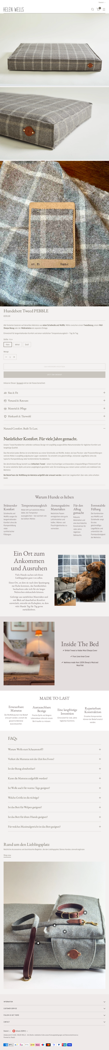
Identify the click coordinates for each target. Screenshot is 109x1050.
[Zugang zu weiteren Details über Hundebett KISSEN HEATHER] (65, 932)
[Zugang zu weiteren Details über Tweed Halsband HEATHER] (85, 913)
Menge (6, 351)
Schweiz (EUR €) (21, 1031)
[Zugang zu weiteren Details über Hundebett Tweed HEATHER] (38, 943)
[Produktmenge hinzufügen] (14, 357)
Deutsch (6, 1031)
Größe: (8, 339)
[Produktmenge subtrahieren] (6, 357)
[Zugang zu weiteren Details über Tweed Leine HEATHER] (54, 925)
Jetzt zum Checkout (54, 375)
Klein (8, 344)
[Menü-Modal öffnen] (104, 9)
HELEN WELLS (21, 1035)
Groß (27, 344)
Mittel (17, 344)
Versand (20, 383)
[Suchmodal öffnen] (92, 9)
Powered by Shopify (9, 1037)
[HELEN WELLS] (14, 9)
